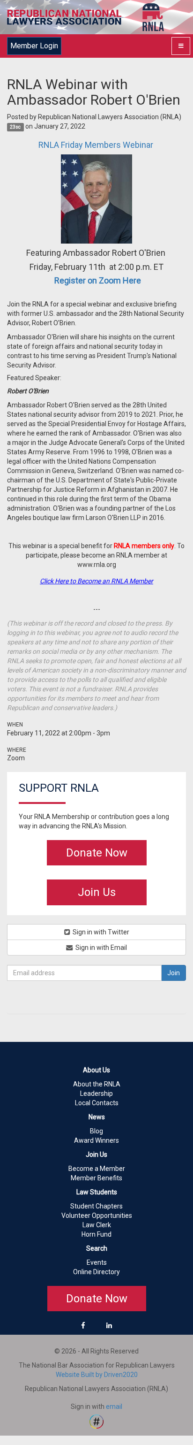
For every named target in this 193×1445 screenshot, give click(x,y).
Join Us (97, 892)
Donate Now (96, 852)
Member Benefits (96, 1178)
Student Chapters (96, 1206)
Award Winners (96, 1140)
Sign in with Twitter (100, 932)
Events (97, 1262)
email (114, 1406)
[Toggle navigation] (180, 46)
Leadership (96, 1093)
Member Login (34, 45)
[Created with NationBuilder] (96, 1421)
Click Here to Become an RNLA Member (96, 581)
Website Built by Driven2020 (97, 1374)
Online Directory (96, 1272)
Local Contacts (97, 1103)
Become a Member (96, 1168)
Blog (96, 1131)
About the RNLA (96, 1084)
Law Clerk (96, 1225)
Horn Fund (96, 1234)
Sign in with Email (100, 947)
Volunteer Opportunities (96, 1215)
